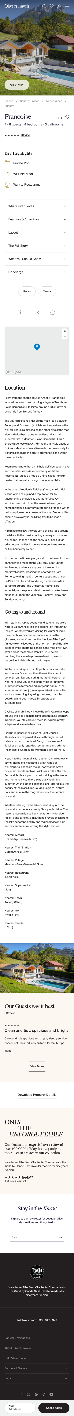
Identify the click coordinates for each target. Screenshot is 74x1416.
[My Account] (59, 6)
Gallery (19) (17, 84)
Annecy (9, 106)
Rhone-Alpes (54, 101)
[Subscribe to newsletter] (60, 1236)
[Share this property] (60, 117)
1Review (25, 135)
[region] (37, 351)
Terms (47, 291)
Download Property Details (37, 1094)
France (9, 101)
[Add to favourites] (67, 117)
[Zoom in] (65, 331)
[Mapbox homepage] (14, 372)
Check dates (54, 1408)
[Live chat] (52, 312)
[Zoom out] (65, 337)
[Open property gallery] (37, 47)
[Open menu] (67, 6)
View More (37, 1066)
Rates (27, 291)
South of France (29, 101)
